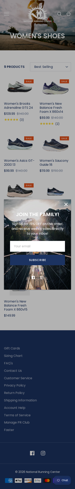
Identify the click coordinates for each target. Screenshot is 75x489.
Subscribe (37, 260)
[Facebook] (33, 277)
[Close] (66, 204)
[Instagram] (42, 277)
